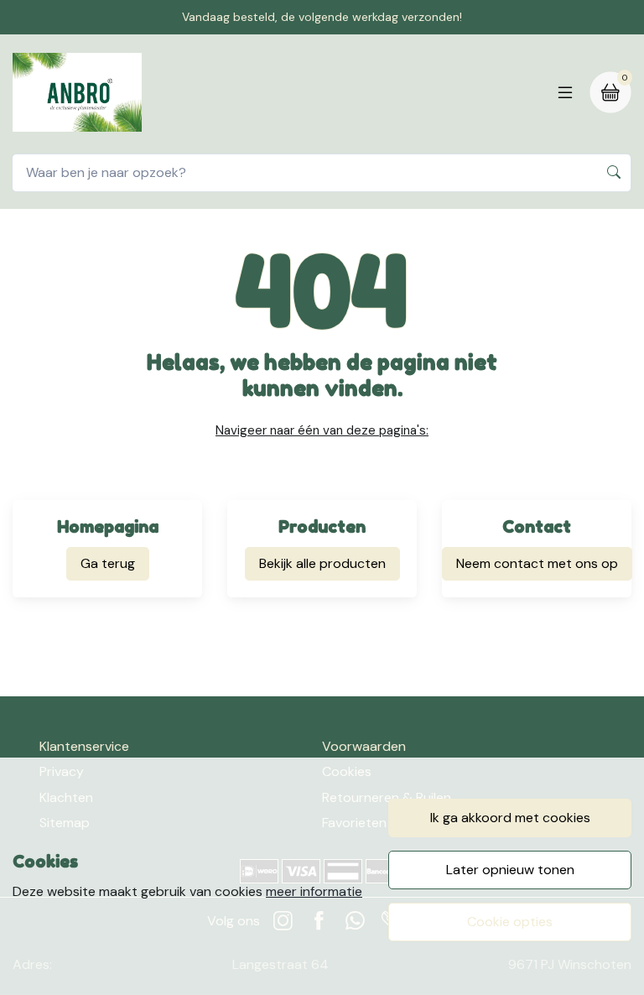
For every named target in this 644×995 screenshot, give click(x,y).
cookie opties (510, 921)
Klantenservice (84, 746)
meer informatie (314, 891)
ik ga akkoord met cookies (510, 817)
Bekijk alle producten (322, 563)
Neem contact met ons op (537, 563)
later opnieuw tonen (510, 869)
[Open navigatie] (565, 92)
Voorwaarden (364, 746)
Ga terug (107, 563)
